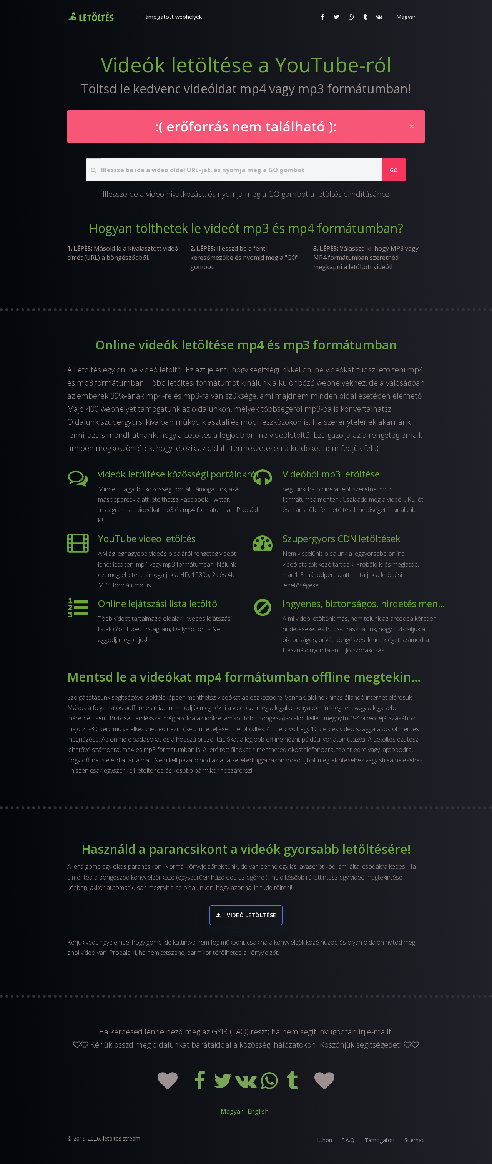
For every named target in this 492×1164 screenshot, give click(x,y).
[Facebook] (200, 1085)
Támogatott (380, 1140)
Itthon (324, 1140)
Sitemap (414, 1140)
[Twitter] (223, 1085)
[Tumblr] (292, 1085)
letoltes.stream (121, 1138)
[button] (171, 17)
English (258, 1111)
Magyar (232, 1111)
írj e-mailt (375, 1031)
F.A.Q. (348, 1140)
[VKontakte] (246, 1085)
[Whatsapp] (269, 1085)
